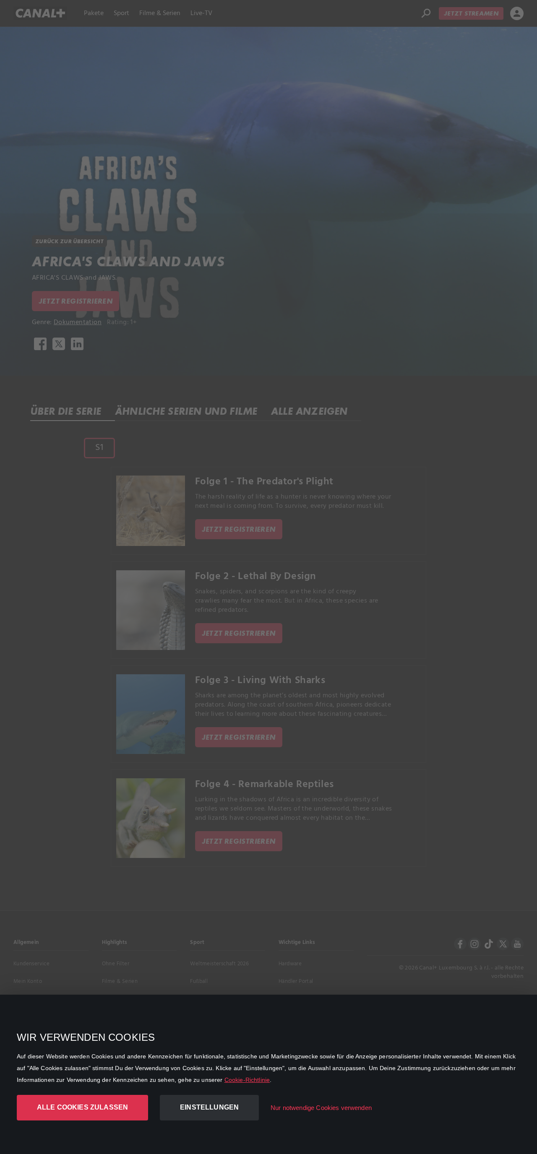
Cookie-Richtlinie (247, 1079)
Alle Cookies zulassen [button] (82, 1107)
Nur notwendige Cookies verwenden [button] (321, 1107)
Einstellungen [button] (209, 1107)
